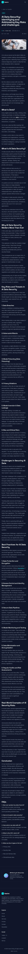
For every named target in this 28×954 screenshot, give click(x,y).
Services (4, 919)
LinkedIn (4, 938)
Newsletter (4, 927)
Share (25, 33)
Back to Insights (7, 9)
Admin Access (14, 951)
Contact (4, 924)
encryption (21, 568)
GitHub (3, 940)
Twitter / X (4, 935)
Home (3, 913)
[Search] (25, 2)
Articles (4, 921)
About (3, 916)
